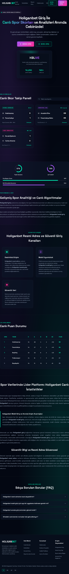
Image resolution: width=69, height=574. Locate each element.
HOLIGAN (8, 3)
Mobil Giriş (52, 3)
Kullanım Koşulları (44, 548)
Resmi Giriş (32, 3)
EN (7, 570)
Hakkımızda (40, 3)
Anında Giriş (62, 3)
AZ (11, 570)
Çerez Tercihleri (43, 554)
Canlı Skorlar (17, 3)
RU (15, 570)
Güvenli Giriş (27, 551)
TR (3, 570)
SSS (47, 3)
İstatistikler (25, 3)
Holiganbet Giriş (59, 547)
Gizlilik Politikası (43, 551)
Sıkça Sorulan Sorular (29, 554)
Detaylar (29, 122)
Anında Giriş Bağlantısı (58, 557)
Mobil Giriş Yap (59, 550)
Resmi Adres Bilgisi (60, 553)
